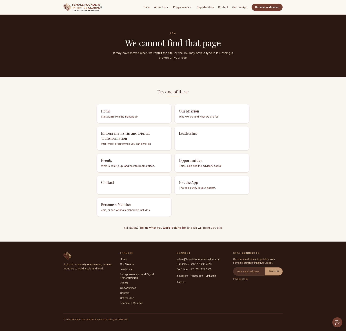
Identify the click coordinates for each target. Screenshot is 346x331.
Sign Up (274, 271)
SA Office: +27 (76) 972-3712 (194, 269)
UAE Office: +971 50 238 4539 (194, 264)
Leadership (126, 269)
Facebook (197, 275)
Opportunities (205, 7)
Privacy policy (240, 279)
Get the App (239, 7)
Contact (223, 7)
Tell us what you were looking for (162, 227)
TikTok (181, 282)
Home (146, 7)
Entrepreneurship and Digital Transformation (137, 276)
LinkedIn (211, 275)
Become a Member (267, 7)
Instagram (182, 275)
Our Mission (127, 264)
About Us (160, 7)
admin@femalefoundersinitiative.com (198, 259)
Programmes (181, 7)
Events (124, 282)
